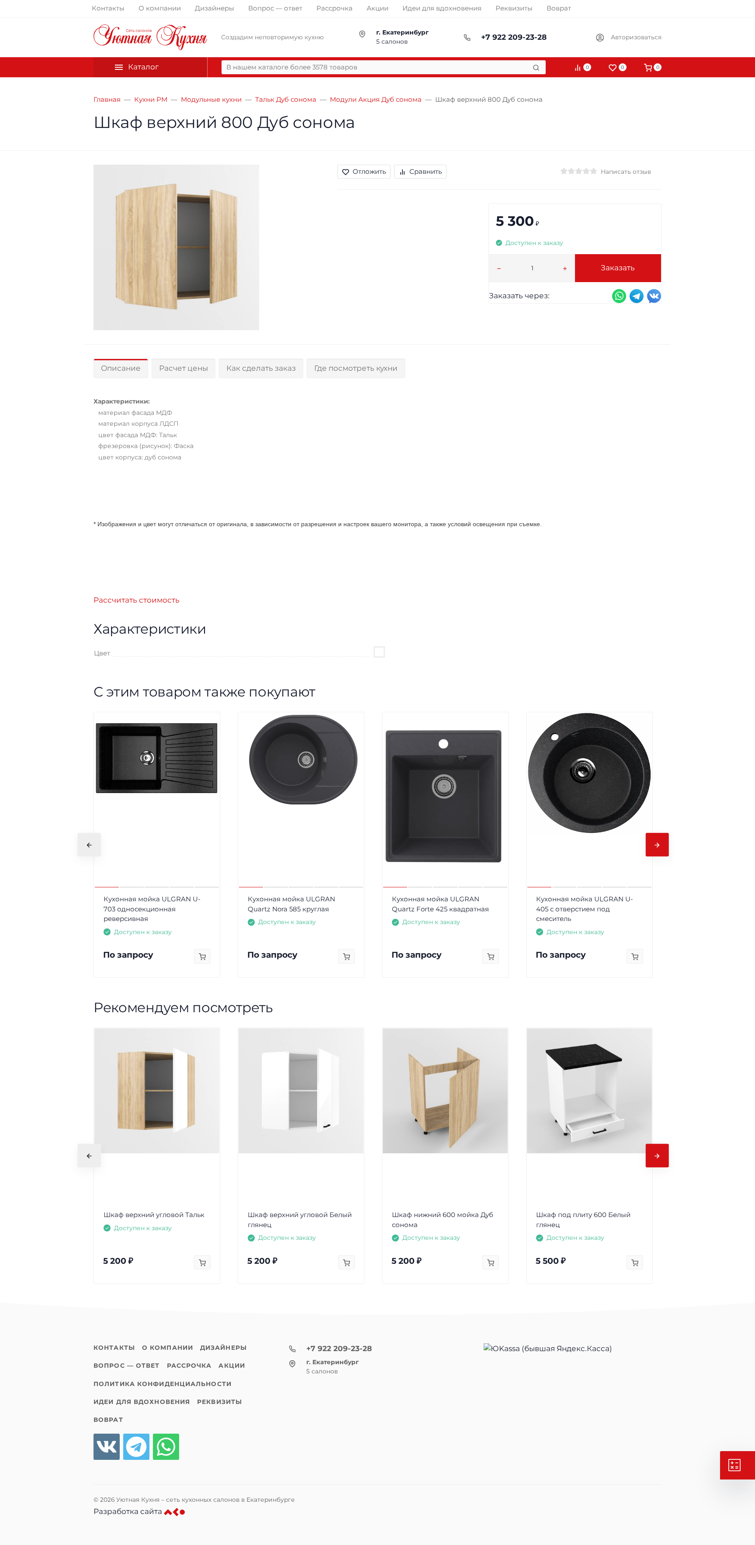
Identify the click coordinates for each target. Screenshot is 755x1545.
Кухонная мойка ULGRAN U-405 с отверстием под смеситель (584, 909)
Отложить (369, 171)
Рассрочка (189, 1365)
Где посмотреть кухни (356, 368)
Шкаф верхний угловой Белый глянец (300, 1219)
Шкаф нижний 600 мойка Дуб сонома (442, 1219)
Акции (231, 1365)
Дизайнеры (223, 1347)
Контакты (114, 1347)
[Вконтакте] (107, 1447)
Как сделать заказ (261, 368)
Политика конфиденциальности (163, 1383)
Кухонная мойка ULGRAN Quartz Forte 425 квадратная (440, 904)
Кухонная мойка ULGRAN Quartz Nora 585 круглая (291, 904)
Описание (121, 368)
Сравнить (425, 171)
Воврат (108, 1419)
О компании (167, 1347)
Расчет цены (183, 368)
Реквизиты (219, 1401)
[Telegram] (136, 1447)
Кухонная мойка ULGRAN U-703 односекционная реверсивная (152, 909)
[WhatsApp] (166, 1447)
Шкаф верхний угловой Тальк (154, 1214)
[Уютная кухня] (150, 37)
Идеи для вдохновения (142, 1401)
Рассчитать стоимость (137, 600)
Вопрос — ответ (127, 1365)
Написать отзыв (626, 171)
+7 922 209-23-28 (514, 37)
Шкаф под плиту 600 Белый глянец (583, 1219)
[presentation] (89, 845)
